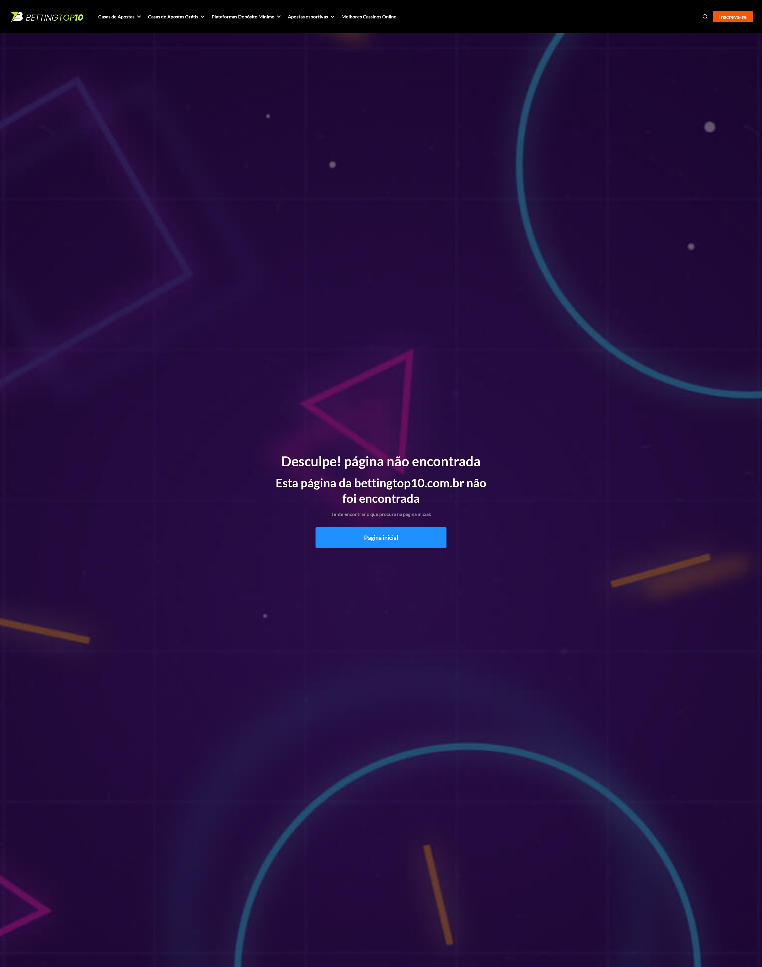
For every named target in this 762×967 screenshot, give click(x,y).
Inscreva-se (733, 16)
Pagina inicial (381, 537)
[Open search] (705, 17)
